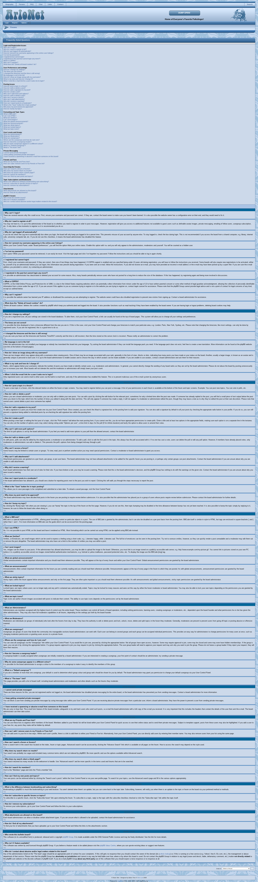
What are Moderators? (11, 136)
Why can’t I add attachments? (14, 99)
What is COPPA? (9, 61)
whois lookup (165, 854)
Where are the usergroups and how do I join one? (21, 140)
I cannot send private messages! (15, 153)
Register (15, 23)
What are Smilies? (10, 118)
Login (7, 23)
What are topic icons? (11, 129)
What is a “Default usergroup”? (14, 146)
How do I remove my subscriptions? (16, 185)
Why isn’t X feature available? (14, 200)
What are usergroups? (11, 138)
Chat (40, 4)
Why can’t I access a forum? (13, 97)
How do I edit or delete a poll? (14, 96)
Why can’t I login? (9, 47)
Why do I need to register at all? (14, 49)
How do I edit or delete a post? (14, 88)
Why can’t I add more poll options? (16, 94)
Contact (60, 4)
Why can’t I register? (10, 62)
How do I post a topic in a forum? (15, 86)
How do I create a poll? (11, 92)
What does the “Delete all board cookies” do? (19, 64)
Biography (9, 4)
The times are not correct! (12, 71)
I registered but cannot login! (13, 57)
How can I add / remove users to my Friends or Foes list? (24, 164)
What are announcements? (13, 123)
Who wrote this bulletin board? (14, 198)
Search (249, 4)
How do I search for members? (14, 174)
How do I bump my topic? (12, 109)
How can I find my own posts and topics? (18, 176)
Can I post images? (10, 120)
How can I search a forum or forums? (16, 169)
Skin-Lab (140, 877)
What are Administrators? (12, 134)
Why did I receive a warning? (14, 101)
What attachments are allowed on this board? (19, 191)
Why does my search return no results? (17, 171)
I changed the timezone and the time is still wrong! (21, 73)
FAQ (31, 4)
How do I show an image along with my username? (22, 77)
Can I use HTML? (9, 116)
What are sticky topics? (11, 125)
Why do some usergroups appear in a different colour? (23, 144)
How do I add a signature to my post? (17, 90)
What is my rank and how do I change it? (18, 79)
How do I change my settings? (14, 70)
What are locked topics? (12, 127)
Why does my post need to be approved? (18, 107)
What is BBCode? (9, 114)
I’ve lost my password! (11, 55)
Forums (22, 4)
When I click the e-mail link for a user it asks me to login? (23, 81)
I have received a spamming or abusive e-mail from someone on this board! (30, 156)
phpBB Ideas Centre (108, 845)
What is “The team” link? (12, 147)
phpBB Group (68, 837)
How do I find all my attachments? (15, 192)
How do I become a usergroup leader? (17, 142)
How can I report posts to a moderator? (17, 103)
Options (24, 23)
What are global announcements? (15, 121)
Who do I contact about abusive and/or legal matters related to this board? (30, 201)
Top (4, 217)
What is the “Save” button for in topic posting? (19, 105)
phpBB (120, 881)
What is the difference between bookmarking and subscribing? (26, 182)
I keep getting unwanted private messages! (19, 155)
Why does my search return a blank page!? (19, 173)
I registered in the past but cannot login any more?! (21, 59)
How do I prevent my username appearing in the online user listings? (28, 53)
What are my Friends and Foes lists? (16, 162)
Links (50, 4)
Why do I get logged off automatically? (17, 51)
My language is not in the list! (14, 75)
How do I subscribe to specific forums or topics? (20, 183)
